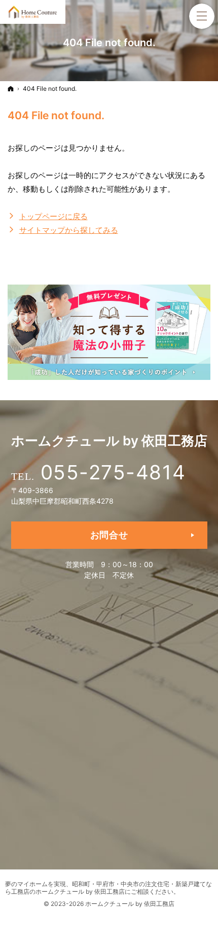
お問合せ (109, 535)
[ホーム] (11, 88)
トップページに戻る (53, 216)
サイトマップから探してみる (68, 230)
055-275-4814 (113, 472)
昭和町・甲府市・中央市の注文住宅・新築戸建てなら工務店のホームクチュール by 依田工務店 (108, 887)
